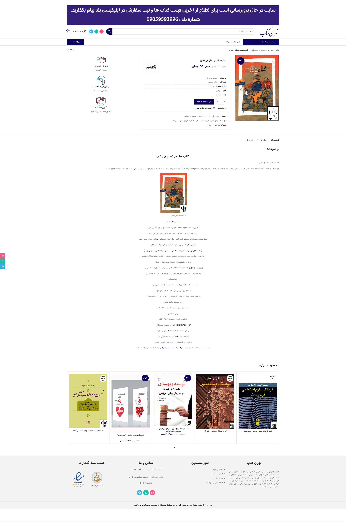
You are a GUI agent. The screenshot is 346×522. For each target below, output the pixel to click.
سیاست (207, 116)
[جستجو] (109, 31)
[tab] (274, 139)
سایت (179, 336)
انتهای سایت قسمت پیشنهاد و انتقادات (168, 348)
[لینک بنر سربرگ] (177, 2)
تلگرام (159, 330)
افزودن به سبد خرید (204, 101)
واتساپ (166, 330)
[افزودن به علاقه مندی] (240, 390)
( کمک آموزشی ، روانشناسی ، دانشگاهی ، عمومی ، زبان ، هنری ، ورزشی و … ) (173, 250)
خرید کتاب (205, 120)
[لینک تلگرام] (91, 31)
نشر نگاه (175, 120)
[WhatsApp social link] (96, 31)
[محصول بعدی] (68, 50)
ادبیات (263, 50)
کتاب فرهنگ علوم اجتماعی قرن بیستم (257, 431)
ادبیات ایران (254, 50)
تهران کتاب (215, 120)
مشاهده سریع (240, 384)
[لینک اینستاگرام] (101, 31)
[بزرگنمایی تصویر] (273, 115)
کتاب (157, 296)
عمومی (270, 50)
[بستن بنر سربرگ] (3, 2)
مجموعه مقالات (190, 116)
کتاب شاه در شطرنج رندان (189, 120)
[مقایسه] (240, 378)
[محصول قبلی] (73, 50)
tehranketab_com (183, 325)
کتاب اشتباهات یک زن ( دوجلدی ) (130, 435)
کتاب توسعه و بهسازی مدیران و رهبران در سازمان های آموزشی (173, 430)
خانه (277, 50)
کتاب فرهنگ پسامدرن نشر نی (215, 431)
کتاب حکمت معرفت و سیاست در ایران (88, 430)
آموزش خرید (75, 42)
